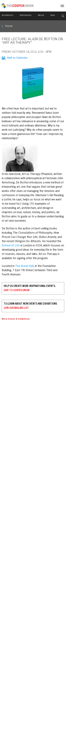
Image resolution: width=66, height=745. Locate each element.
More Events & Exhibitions (16, 319)
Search (62, 16)
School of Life (11, 245)
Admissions (25, 15)
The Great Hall (24, 266)
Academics (7, 15)
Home (8, 26)
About (41, 15)
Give (52, 15)
